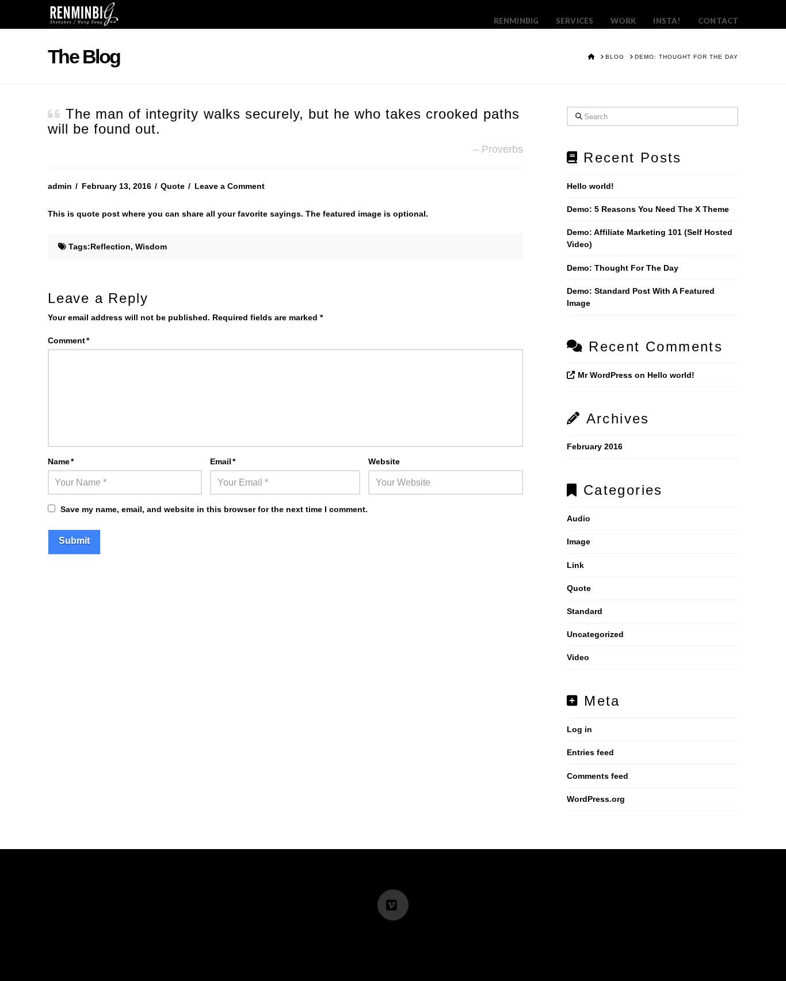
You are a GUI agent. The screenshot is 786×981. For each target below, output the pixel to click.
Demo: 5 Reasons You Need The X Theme (648, 209)
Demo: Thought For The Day (622, 267)
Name (61, 461)
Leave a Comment (229, 186)
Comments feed (597, 776)
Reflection (110, 246)
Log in (579, 729)
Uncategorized (595, 634)
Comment (68, 340)
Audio (578, 518)
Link (575, 565)
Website (384, 461)
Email (222, 461)
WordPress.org (596, 799)
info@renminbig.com (332, 936)
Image (578, 541)
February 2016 (595, 446)
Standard (584, 611)
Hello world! (590, 186)
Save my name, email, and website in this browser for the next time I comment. (214, 509)
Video (578, 657)
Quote (173, 186)
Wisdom (151, 246)
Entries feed (590, 752)
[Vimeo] (393, 905)
